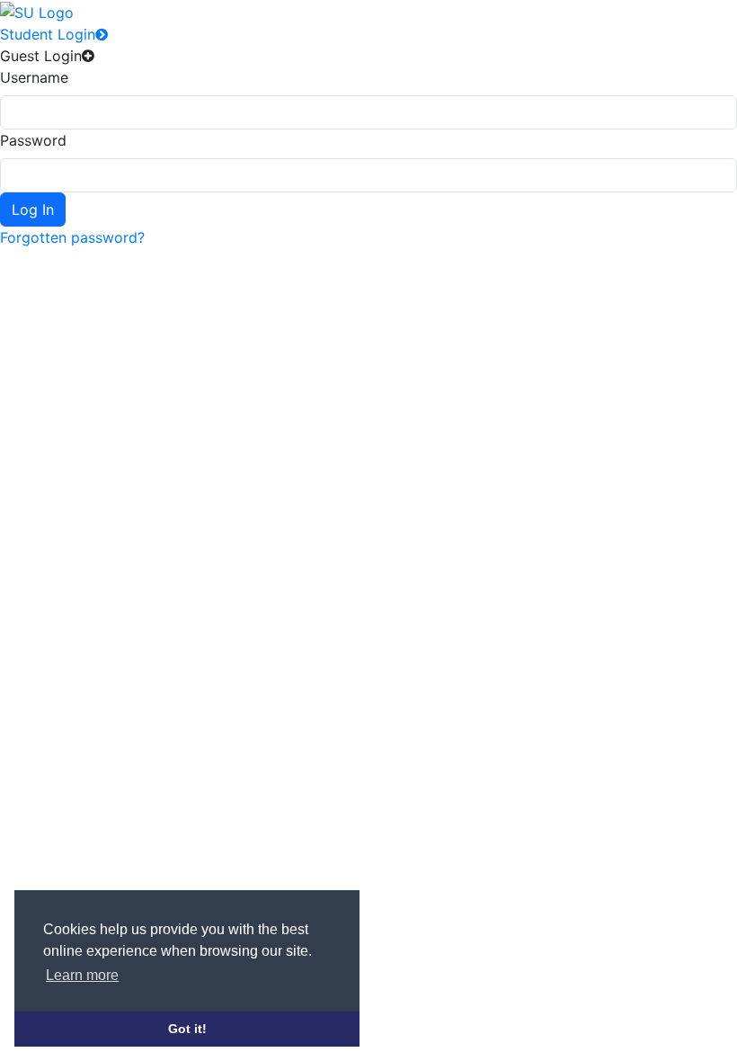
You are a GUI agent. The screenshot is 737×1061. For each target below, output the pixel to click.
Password (33, 140)
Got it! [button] (187, 1028)
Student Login (47, 34)
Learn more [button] (82, 975)
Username (34, 77)
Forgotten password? (72, 237)
